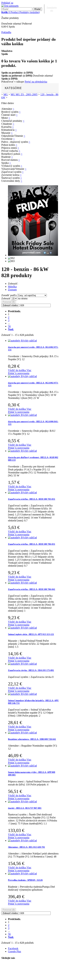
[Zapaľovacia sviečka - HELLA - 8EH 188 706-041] (14, 582)
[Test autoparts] (9, 5)
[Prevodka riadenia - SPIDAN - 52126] (14, 873)
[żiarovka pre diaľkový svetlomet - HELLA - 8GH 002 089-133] (14, 450)
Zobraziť (6, 298)
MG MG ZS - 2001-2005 (24, 94)
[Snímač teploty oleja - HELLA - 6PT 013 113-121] (14, 627)
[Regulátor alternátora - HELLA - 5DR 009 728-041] (14, 732)
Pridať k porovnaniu (18, 373)
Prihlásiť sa (7, 2)
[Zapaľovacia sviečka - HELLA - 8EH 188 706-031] (14, 537)
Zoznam (12, 289)
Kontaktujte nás (51, 8)
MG (6, 94)
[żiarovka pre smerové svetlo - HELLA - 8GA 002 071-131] (14, 340)
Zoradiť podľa (8, 295)
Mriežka (12, 286)
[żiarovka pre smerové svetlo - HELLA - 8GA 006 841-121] (14, 415)
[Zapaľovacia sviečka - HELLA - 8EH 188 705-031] (14, 492)
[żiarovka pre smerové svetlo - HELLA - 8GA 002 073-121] (14, 376)
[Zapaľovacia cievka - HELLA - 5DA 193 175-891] (14, 663)
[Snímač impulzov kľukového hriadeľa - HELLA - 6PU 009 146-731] (14, 694)
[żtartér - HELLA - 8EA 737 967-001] (14, 801)
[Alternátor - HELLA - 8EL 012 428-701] (14, 840)
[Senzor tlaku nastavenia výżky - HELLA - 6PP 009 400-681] (14, 765)
